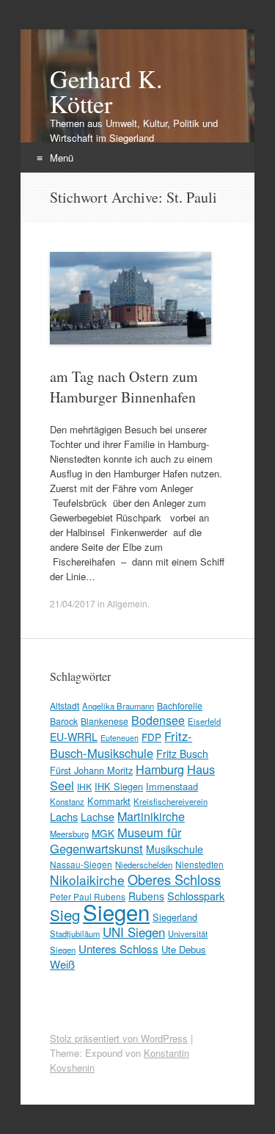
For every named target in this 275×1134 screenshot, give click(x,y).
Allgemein (127, 603)
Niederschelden (143, 864)
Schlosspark (195, 895)
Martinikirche (151, 816)
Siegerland (175, 917)
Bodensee (158, 720)
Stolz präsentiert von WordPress (119, 1038)
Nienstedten (199, 864)
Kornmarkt (109, 801)
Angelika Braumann (118, 706)
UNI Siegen (134, 931)
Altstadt (64, 705)
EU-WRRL (74, 736)
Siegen (116, 911)
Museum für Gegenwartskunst (115, 840)
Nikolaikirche (87, 879)
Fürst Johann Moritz (91, 770)
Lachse (97, 816)
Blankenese (104, 721)
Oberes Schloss (174, 879)
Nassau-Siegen (81, 864)
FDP (151, 736)
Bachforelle (179, 705)
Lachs (64, 816)
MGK (103, 833)
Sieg (65, 914)
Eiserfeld (204, 721)
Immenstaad (172, 786)
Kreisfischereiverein (170, 801)
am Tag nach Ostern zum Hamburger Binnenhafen (124, 386)
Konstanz (67, 801)
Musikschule (174, 849)
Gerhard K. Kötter (106, 91)
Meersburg (69, 833)
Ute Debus (183, 949)
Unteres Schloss (118, 948)
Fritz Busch (182, 753)
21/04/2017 (72, 603)
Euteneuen (119, 737)
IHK (84, 786)
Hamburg (160, 769)
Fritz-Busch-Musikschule (121, 744)
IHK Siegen (119, 786)
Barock (64, 721)
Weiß (62, 964)
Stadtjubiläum (75, 933)
